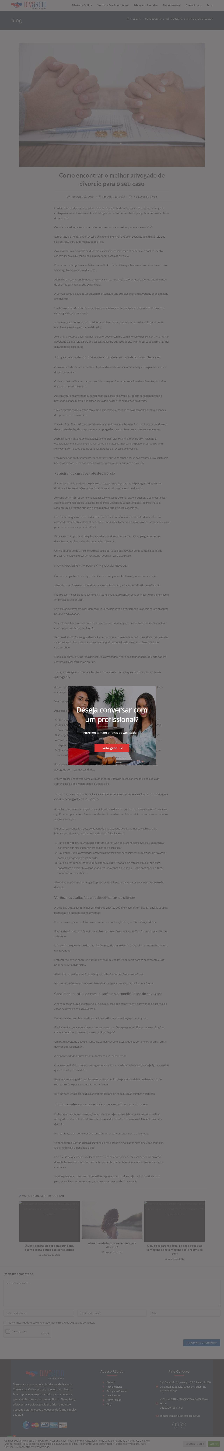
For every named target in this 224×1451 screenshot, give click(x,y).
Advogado (110, 748)
